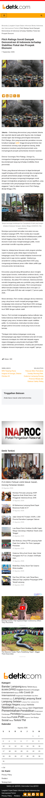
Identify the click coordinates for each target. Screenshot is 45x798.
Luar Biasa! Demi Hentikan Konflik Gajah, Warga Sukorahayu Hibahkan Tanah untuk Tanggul (27, 530)
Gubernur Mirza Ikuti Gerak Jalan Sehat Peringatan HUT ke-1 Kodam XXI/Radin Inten (27, 555)
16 (39, 746)
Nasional (8, 707)
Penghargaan (39, 711)
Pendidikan (27, 710)
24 (3, 756)
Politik (14, 717)
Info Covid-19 (26, 692)
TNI (24, 720)
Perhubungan (6, 714)
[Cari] (41, 15)
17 (3, 751)
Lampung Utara (35, 702)
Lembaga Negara (11, 704)
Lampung (19, 698)
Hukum (16, 693)
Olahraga (25, 708)
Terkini (17, 720)
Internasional (8, 695)
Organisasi (38, 708)
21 (27, 751)
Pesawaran (25, 714)
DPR (17, 143)
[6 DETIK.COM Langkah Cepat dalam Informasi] (16, 7)
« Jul (3, 767)
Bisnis (35, 687)
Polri (21, 717)
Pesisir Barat (36, 714)
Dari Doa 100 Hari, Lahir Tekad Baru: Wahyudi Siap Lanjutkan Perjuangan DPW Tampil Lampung (27, 579)
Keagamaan (19, 695)
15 (33, 746)
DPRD (12, 689)
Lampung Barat (33, 698)
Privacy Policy (7, 775)
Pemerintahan (11, 710)
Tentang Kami (6, 782)
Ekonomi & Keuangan (31, 690)
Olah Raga (18, 708)
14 (27, 746)
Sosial (5, 720)
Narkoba (30, 704)
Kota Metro (35, 695)
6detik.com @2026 (13, 786)
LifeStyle (23, 705)
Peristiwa (15, 713)
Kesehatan (27, 695)
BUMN (5, 689)
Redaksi (5, 778)
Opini (30, 708)
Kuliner (11, 699)
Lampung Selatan (11, 701)
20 (21, 751)
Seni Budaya (35, 717)
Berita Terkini (27, 687)
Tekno (11, 720)
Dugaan (19, 690)
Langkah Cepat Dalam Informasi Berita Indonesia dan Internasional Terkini (21, 791)
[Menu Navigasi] (4, 15)
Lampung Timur (26, 702)
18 (9, 751)
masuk (14, 398)
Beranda (5, 25)
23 (39, 751)
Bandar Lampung (11, 686)
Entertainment (8, 692)
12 (15, 746)
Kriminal (5, 698)
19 (15, 751)
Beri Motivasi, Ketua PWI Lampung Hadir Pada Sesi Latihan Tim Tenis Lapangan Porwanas (27, 543)
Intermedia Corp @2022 (29, 786)
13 (21, 746)
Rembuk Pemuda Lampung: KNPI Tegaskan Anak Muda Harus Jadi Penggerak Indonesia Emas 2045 (25, 495)
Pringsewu (27, 717)
